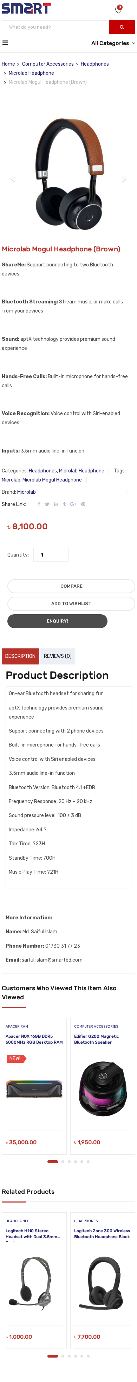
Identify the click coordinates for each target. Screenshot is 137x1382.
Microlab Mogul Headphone (52, 480)
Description (20, 656)
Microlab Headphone (31, 73)
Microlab (11, 480)
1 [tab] (52, 1161)
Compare (71, 586)
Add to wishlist (71, 603)
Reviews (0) (58, 656)
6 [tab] (88, 1161)
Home (8, 64)
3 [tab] (69, 1161)
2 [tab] (62, 1161)
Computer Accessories (48, 64)
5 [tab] (81, 1161)
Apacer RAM (17, 1026)
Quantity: (18, 555)
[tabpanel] (34, 1089)
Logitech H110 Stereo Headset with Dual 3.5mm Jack (31, 1236)
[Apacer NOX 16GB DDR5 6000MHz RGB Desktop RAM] (34, 1089)
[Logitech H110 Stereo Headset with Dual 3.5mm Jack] (34, 1283)
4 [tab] (75, 1161)
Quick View (34, 1113)
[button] (13, 174)
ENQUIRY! (57, 621)
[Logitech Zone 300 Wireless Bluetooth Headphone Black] (102, 1283)
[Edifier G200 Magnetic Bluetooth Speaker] (102, 1089)
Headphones (95, 64)
